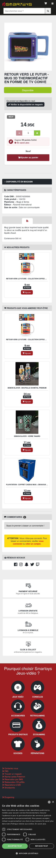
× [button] (53, 802)
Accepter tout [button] (15, 846)
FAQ (6, 771)
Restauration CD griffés (14, 782)
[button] (28, 853)
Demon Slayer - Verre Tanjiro (27, 436)
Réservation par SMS (13, 779)
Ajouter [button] (27, 292)
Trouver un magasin (13, 773)
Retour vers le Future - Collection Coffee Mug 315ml (30, 278)
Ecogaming (9, 797)
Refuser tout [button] (41, 846)
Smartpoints (9, 787)
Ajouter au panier (29, 157)
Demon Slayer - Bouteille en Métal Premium (27, 388)
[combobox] (49, 802)
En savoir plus (23, 143)
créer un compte (33, 543)
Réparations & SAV (12, 784)
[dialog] (28, 828)
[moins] (19, 133)
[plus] (37, 133)
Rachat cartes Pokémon (14, 776)
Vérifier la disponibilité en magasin (26, 104)
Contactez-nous (11, 768)
